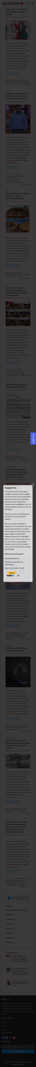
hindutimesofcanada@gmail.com (16, 504)
